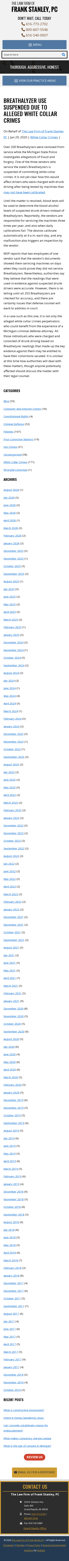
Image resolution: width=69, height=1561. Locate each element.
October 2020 (12, 1023)
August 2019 (11, 1130)
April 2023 (10, 795)
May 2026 (10, 512)
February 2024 (13, 718)
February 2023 (13, 810)
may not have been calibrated (24, 192)
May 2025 (10, 604)
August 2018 (11, 1222)
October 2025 (12, 566)
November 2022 (14, 833)
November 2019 (14, 1107)
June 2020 (10, 1054)
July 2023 (9, 772)
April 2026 (10, 520)
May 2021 (10, 970)
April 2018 (10, 1252)
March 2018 (11, 1260)
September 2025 (14, 574)
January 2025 (11, 635)
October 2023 (12, 749)
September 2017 (14, 1306)
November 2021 (14, 924)
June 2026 (10, 505)
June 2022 (10, 871)
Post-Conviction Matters (18, 439)
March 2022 (11, 894)
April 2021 (10, 978)
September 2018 (14, 1214)
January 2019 (11, 1184)
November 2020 (14, 1016)
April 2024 (10, 703)
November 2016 (14, 1382)
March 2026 (11, 528)
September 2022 (14, 848)
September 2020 (14, 1031)
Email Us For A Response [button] (36, 1472)
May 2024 (10, 696)
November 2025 (14, 558)
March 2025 (11, 619)
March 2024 (11, 711)
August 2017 (11, 1313)
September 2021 (14, 940)
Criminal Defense (14, 424)
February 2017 (13, 1359)
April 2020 (10, 1069)
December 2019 (14, 1100)
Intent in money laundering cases (24, 1417)
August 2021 (11, 947)
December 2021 (14, 917)
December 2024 (14, 642)
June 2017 (10, 1329)
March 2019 (11, 1168)
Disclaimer (8, 1545)
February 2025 (13, 627)
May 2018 (10, 1245)
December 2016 (14, 1374)
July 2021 (9, 955)
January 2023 (11, 818)
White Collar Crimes (44, 137)
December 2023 (14, 734)
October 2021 (12, 932)
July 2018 (9, 1230)
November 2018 (14, 1199)
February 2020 (13, 1084)
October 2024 (12, 657)
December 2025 (14, 551)
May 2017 (10, 1336)
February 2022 (13, 901)
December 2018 (14, 1191)
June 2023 (10, 779)
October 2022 (12, 840)
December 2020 (14, 1008)
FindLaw (41, 1550)
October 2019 (12, 1115)
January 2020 (11, 1092)
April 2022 (10, 886)
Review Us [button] (35, 1457)
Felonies (9, 431)
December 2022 (14, 825)
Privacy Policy (34, 1545)
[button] (34, 44)
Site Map (20, 1545)
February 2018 (13, 1268)
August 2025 (11, 581)
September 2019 (14, 1123)
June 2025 (10, 596)
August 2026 (11, 490)
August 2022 (11, 856)
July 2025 (9, 589)
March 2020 (11, 1077)
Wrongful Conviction (16, 470)
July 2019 (9, 1138)
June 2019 (10, 1146)
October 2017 (12, 1298)
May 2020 (10, 1062)
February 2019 (13, 1176)
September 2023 (14, 757)
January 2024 (11, 726)
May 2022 (10, 879)
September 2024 (14, 665)
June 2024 (10, 688)
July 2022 (9, 863)
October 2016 (12, 1390)
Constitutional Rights (16, 416)
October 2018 (12, 1207)
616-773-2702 (37, 24)
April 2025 (10, 612)
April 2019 (10, 1161)
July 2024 (9, 680)
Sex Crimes (10, 447)
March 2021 (11, 985)
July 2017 (9, 1321)
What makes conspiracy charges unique (27, 1438)
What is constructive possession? (24, 1410)
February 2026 (13, 535)
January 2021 (11, 1001)
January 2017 (11, 1367)
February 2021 (13, 993)
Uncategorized (13, 454)
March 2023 (11, 802)
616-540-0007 (37, 35)
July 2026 (9, 497)
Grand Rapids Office (35, 1528)
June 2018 (10, 1237)
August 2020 (11, 1039)
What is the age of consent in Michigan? (27, 1446)
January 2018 (11, 1275)
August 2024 (11, 673)
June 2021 (10, 962)
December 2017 (14, 1283)
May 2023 (10, 787)
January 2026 (11, 543)
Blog (6, 401)
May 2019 (10, 1153)
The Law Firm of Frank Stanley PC (28, 1540)
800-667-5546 (37, 29)
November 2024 (14, 650)
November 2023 (14, 741)
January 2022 (11, 909)
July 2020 (9, 1046)
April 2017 (10, 1344)
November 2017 (14, 1291)
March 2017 (11, 1352)
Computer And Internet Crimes (22, 409)
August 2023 (11, 764)
